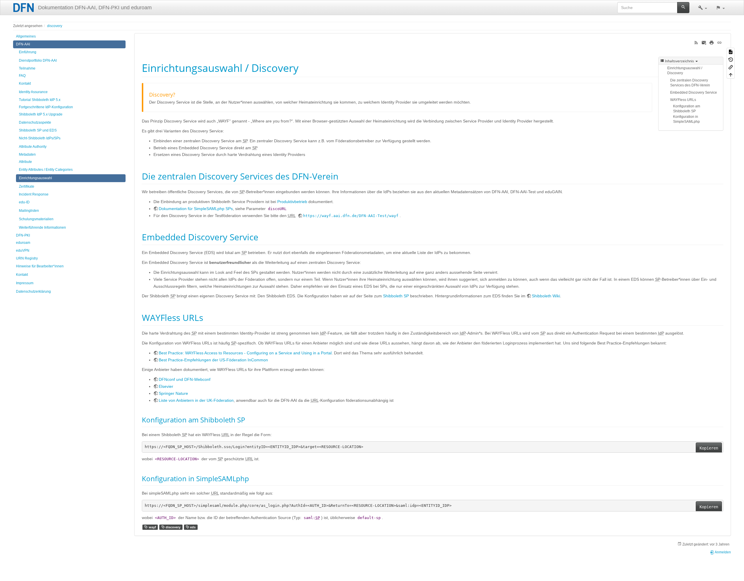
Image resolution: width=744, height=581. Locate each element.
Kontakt (25, 83)
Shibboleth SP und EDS (38, 130)
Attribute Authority (32, 147)
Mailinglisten (29, 211)
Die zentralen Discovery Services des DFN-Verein (690, 82)
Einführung (27, 52)
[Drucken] (711, 42)
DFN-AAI (23, 44)
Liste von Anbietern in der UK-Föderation (196, 400)
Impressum (24, 283)
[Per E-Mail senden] (704, 42)
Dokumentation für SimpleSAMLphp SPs (196, 208)
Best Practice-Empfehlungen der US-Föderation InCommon (213, 360)
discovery (54, 26)
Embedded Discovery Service (693, 92)
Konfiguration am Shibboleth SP (686, 108)
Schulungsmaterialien (36, 219)
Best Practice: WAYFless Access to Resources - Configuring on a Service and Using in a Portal (245, 353)
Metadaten (27, 154)
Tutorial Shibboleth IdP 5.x (39, 100)
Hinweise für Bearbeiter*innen (40, 266)
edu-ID (24, 202)
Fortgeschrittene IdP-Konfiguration (46, 107)
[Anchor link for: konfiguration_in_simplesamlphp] (252, 478)
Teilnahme (27, 68)
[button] (702, 7)
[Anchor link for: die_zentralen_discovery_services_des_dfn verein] (342, 175)
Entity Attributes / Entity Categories (46, 170)
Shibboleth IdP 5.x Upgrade (40, 114)
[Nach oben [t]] (730, 74)
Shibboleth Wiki (546, 296)
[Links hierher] (730, 66)
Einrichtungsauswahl (35, 178)
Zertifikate (26, 186)
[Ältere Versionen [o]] (730, 59)
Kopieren (709, 448)
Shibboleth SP (396, 296)
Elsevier (166, 386)
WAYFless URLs (683, 100)
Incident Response (34, 194)
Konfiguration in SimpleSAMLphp (686, 119)
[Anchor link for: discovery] (177, 94)
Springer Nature (173, 393)
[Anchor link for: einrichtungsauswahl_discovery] (303, 67)
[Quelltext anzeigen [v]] (730, 51)
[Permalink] (719, 42)
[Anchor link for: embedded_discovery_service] (262, 236)
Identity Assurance (33, 92)
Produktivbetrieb (292, 201)
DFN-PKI (23, 235)
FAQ (22, 76)
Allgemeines (26, 36)
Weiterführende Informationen (42, 227)
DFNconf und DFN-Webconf (184, 379)
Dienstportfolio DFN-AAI (38, 60)
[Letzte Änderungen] (696, 42)
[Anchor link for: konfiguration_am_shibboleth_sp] (248, 419)
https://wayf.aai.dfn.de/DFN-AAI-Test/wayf (350, 216)
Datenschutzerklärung (33, 291)
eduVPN (22, 250)
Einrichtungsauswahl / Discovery (684, 70)
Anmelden (722, 552)
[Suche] (683, 7)
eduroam (23, 243)
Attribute (25, 162)
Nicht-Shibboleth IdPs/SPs (39, 138)
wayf (152, 527)
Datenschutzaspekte (35, 122)
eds (192, 527)
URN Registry (27, 258)
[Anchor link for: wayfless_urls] (207, 317)
